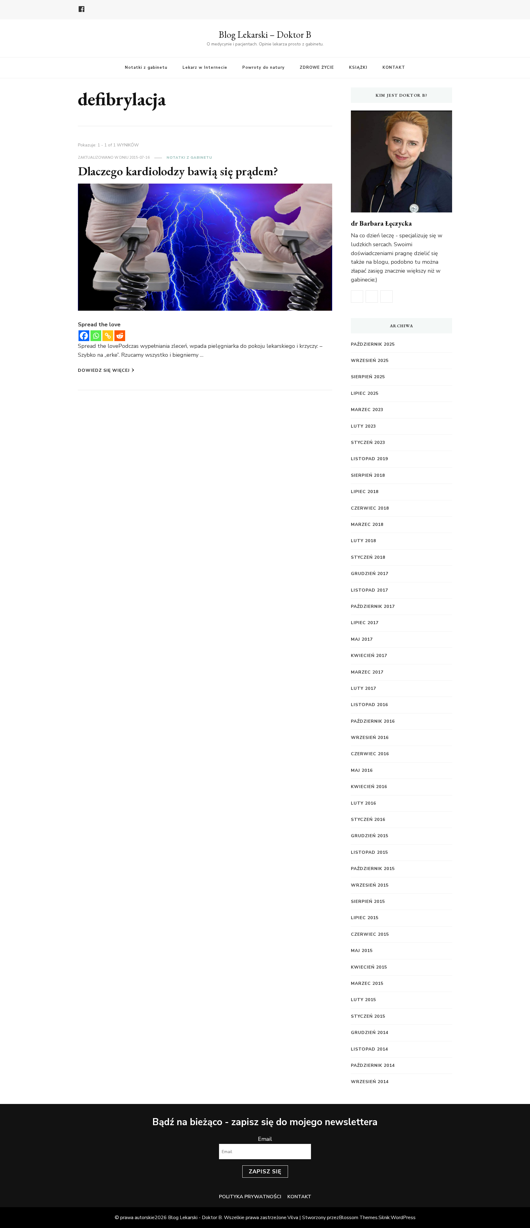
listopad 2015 (369, 852)
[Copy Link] (107, 335)
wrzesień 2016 (370, 737)
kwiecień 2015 (369, 967)
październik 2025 (373, 344)
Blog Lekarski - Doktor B (195, 1217)
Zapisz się (265, 1171)
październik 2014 (373, 1065)
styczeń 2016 (368, 819)
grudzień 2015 (369, 836)
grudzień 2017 (369, 574)
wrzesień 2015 (370, 885)
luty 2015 (363, 1000)
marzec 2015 (367, 983)
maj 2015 (362, 951)
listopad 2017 (369, 590)
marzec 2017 (367, 672)
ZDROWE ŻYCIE (317, 67)
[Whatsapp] (95, 335)
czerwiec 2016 (370, 754)
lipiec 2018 (364, 492)
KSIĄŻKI (358, 67)
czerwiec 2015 (370, 934)
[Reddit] (119, 335)
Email (265, 1139)
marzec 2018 (367, 524)
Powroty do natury (263, 67)
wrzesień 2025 (370, 360)
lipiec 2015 (364, 918)
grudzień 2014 (369, 1033)
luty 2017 (363, 688)
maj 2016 (362, 770)
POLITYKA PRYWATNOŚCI (250, 1196)
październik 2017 (373, 606)
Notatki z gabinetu (146, 67)
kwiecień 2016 (369, 787)
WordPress (403, 1217)
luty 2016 (363, 803)
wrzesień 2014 (370, 1082)
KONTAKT (393, 67)
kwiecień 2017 (369, 656)
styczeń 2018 (368, 557)
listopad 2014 (369, 1049)
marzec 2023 (367, 410)
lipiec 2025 (364, 393)
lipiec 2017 (364, 623)
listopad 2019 (369, 459)
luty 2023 (363, 426)
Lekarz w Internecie (204, 67)
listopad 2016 (369, 705)
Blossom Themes (358, 1217)
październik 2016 (373, 721)
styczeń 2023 (368, 442)
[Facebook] (84, 335)
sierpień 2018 (368, 475)
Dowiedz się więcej (104, 370)
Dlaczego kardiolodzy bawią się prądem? (178, 171)
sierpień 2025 (368, 377)
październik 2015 (373, 869)
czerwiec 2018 (370, 508)
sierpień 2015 (368, 901)
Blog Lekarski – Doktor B (265, 35)
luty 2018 (363, 541)
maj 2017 (362, 639)
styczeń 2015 (368, 1016)
